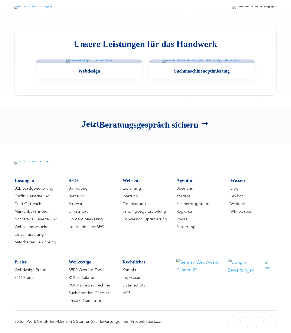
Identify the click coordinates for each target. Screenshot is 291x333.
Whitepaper (241, 212)
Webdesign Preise (30, 270)
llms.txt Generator (85, 301)
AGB (126, 293)
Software (77, 204)
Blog (234, 188)
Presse (182, 219)
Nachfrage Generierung (36, 219)
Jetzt (140, 124)
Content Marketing (86, 219)
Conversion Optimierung (144, 219)
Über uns (184, 188)
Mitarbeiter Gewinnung (35, 242)
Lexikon (237, 196)
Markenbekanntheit (32, 212)
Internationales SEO (86, 227)
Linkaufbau (79, 212)
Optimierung (134, 204)
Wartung (130, 196)
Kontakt (129, 270)
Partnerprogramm (192, 204)
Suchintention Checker (89, 293)
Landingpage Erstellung (144, 212)
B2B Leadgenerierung (33, 188)
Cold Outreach (27, 204)
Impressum (132, 278)
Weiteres (238, 204)
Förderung (186, 227)
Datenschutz (133, 285)
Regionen (184, 212)
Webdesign (89, 71)
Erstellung (131, 188)
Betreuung (78, 188)
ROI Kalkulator (82, 278)
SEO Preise (24, 278)
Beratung (77, 196)
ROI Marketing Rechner (89, 285)
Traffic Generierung (32, 196)
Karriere (183, 196)
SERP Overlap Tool (85, 270)
